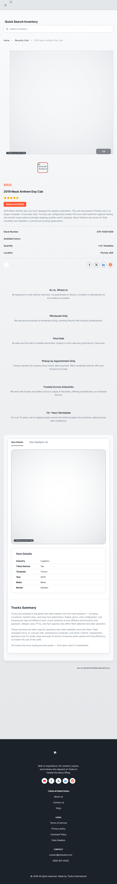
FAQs (58, 808)
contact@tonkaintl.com (60, 855)
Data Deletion (58, 840)
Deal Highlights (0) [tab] (38, 442)
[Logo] (14, 4)
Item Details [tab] (17, 442)
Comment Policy (58, 834)
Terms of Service (58, 823)
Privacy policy (58, 828)
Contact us (58, 802)
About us (58, 796)
